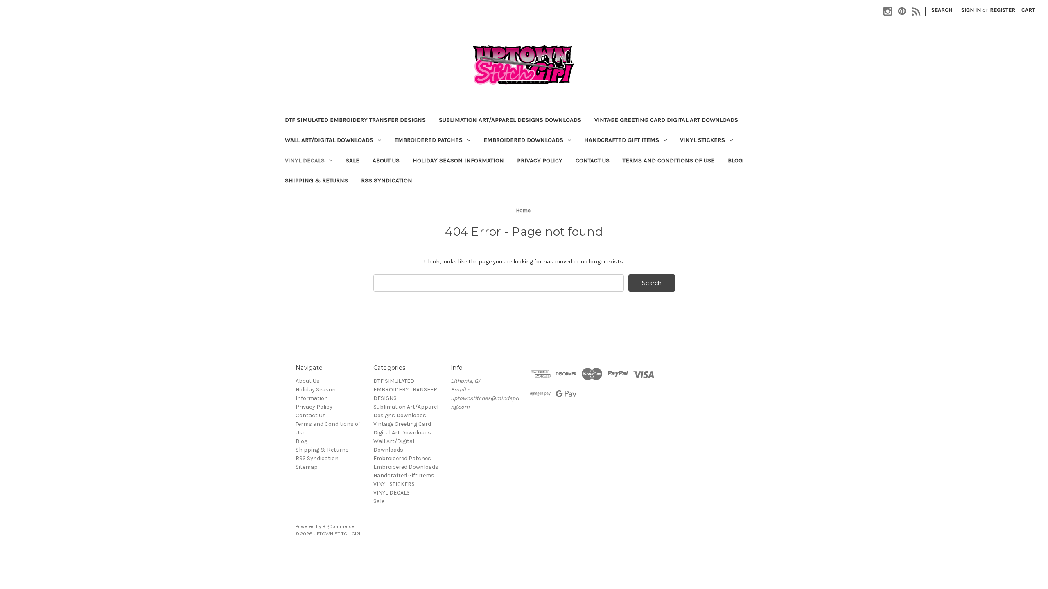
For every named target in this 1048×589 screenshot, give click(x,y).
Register (1002, 10)
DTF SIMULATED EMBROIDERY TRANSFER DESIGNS (355, 120)
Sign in (971, 10)
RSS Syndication (386, 180)
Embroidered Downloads (523, 140)
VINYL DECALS (305, 160)
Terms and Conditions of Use (669, 160)
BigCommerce (339, 526)
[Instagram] (887, 11)
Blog (735, 160)
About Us (386, 160)
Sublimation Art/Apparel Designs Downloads (510, 120)
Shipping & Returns (316, 180)
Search (941, 10)
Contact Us (593, 160)
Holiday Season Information (458, 160)
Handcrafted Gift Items (621, 140)
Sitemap (307, 466)
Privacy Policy (539, 160)
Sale (352, 160)
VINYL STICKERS (702, 140)
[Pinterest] (902, 11)
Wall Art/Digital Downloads (329, 140)
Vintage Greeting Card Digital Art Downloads (666, 120)
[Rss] (916, 11)
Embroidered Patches (428, 140)
